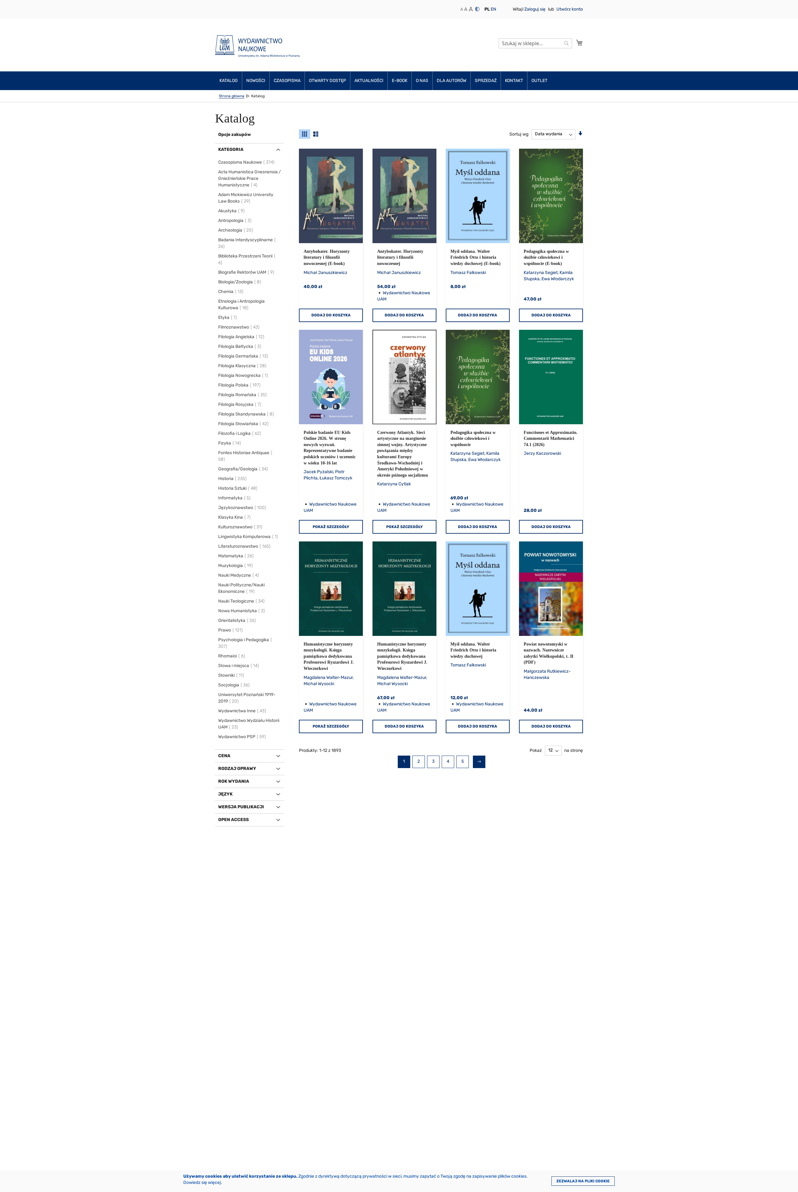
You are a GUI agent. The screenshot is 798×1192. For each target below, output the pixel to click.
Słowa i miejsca (239, 665)
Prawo (230, 630)
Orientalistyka (237, 620)
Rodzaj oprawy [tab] (237, 768)
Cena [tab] (224, 755)
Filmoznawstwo (239, 327)
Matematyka (236, 556)
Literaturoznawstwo (244, 546)
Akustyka (231, 211)
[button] (487, 9)
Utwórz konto (569, 9)
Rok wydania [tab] (233, 781)
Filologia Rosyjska (240, 404)
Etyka (228, 317)
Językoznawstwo (242, 507)
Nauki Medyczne (239, 575)
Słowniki (231, 675)
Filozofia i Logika (240, 433)
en (493, 9)
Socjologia (234, 685)
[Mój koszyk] (579, 42)
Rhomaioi (232, 656)
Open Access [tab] (233, 819)
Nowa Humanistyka (242, 610)
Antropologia (235, 220)
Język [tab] (225, 794)
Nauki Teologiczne (241, 601)
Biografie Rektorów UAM (246, 272)
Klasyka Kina (234, 517)
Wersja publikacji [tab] (241, 807)
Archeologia (236, 230)
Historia (232, 478)
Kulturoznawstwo (240, 527)
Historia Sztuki (238, 488)
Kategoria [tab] (230, 149)
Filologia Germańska (243, 356)
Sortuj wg (518, 134)
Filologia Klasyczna (242, 365)
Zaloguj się (535, 9)
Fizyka (230, 443)
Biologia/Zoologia (240, 282)
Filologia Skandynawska (246, 414)
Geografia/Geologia (243, 469)
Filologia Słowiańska (243, 423)
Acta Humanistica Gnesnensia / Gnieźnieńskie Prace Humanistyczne (249, 178)
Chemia (231, 291)
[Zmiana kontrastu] (477, 9)
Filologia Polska (239, 385)
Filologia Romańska (242, 394)
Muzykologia (235, 565)
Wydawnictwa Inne (242, 711)
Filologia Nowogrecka (243, 375)
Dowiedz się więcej (202, 1182)
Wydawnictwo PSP (242, 736)
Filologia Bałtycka (240, 346)
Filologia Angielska (241, 336)
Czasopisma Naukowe (246, 162)
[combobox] (535, 43)
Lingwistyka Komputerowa (248, 536)
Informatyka (234, 498)
